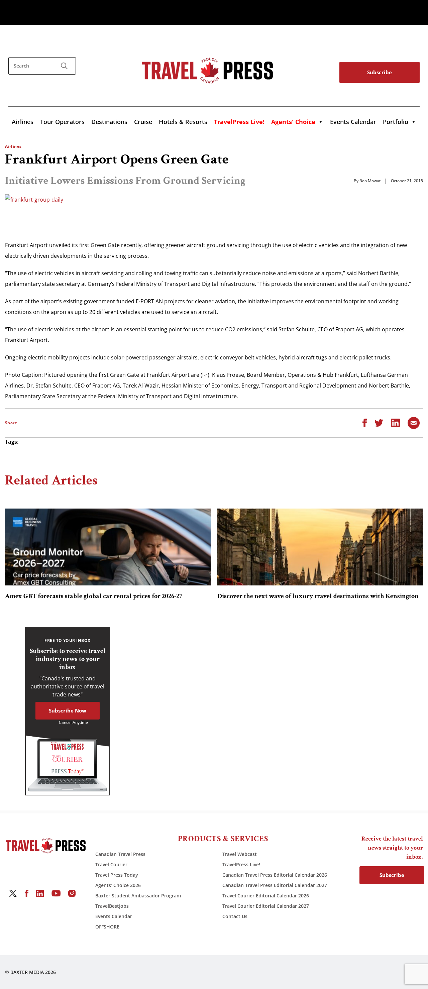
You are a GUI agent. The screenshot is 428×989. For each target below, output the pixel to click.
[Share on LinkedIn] (395, 422)
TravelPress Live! (241, 864)
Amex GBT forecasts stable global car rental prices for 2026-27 (93, 596)
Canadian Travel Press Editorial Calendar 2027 (274, 885)
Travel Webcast (239, 854)
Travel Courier (111, 864)
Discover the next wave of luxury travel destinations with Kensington (318, 596)
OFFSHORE (107, 926)
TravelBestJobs (112, 906)
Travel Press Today (116, 875)
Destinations (109, 122)
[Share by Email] (414, 422)
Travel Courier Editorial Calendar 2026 (265, 895)
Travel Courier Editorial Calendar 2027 (265, 906)
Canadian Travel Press (120, 854)
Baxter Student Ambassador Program (138, 895)
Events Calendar (353, 122)
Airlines (22, 122)
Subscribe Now (67, 710)
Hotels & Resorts (183, 122)
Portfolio (395, 122)
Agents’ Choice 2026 (118, 885)
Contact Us (234, 916)
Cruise (143, 122)
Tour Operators (62, 122)
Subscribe (379, 72)
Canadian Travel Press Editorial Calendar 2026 (274, 875)
